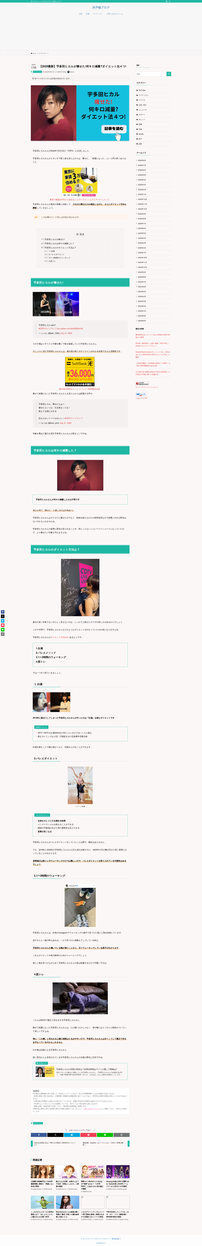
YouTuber (142, 90)
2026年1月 (142, 194)
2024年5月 (142, 291)
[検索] (169, 1)
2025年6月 (142, 228)
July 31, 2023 (66, 333)
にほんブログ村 (141, 398)
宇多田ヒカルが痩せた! (54, 239)
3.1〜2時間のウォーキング (59, 257)
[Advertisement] (101, 34)
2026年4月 (142, 180)
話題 (140, 144)
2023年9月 (142, 316)
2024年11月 (142, 262)
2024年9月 (142, 272)
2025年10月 (142, 209)
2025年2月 (142, 248)
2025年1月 (142, 252)
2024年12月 (142, 257)
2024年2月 (142, 306)
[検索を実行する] (168, 74)
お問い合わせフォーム (91, 1108)
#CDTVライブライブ (48, 328)
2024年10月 (142, 267)
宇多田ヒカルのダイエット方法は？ (60, 247)
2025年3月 (142, 243)
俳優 (140, 124)
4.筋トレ (52, 261)
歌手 (140, 139)
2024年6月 (142, 286)
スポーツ (142, 114)
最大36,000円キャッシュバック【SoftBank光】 (80, 388)
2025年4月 (142, 238)
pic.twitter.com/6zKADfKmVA (70, 328)
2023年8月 (142, 321)
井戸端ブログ (101, 7)
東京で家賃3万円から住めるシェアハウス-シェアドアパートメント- (80, 199)
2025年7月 (142, 223)
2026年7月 (142, 165)
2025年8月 (142, 218)
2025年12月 (142, 199)
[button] (39, 1135)
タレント (142, 119)
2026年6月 (142, 170)
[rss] (166, 1)
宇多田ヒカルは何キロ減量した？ (59, 243)
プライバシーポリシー (101, 1239)
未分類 (141, 134)
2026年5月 (142, 175)
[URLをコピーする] (122, 1135)
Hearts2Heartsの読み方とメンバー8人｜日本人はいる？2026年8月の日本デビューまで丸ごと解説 (153, 354)
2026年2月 (142, 189)
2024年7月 (142, 282)
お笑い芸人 (143, 105)
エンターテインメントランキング (147, 387)
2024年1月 (142, 311)
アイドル (142, 100)
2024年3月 (142, 301)
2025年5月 (142, 233)
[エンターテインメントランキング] (142, 384)
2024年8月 (142, 277)
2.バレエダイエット (57, 254)
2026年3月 (142, 184)
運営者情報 (115, 1239)
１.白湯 (52, 251)
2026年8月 (142, 160)
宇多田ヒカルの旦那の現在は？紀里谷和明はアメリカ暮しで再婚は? (86, 1069)
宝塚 (140, 129)
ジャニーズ (143, 110)
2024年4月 (142, 296)
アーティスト (37, 72)
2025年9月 (142, 214)
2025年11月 (142, 204)
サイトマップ (87, 1239)
